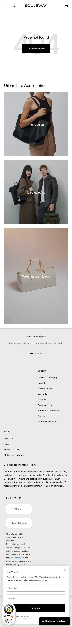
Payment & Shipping (47, 377)
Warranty (42, 394)
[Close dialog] (65, 570)
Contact (42, 416)
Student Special (12, 449)
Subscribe (36, 608)
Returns (42, 399)
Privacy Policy (45, 388)
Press (7, 444)
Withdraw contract (47, 421)
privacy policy (15, 557)
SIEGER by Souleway (14, 455)
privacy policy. (25, 616)
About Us (8, 438)
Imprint (41, 383)
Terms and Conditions (48, 410)
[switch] (8, 621)
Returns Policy (45, 405)
